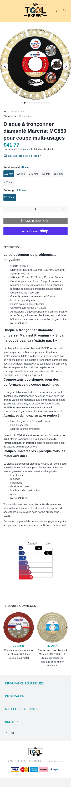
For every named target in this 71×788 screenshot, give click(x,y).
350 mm (58, 173)
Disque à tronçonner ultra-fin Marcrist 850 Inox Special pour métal (18, 654)
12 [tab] (49, 103)
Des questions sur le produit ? (24, 155)
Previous (5, 66)
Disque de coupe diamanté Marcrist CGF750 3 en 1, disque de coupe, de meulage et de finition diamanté (52, 658)
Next (66, 66)
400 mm (8, 182)
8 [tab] (39, 103)
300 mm (45, 173)
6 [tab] (34, 103)
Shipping (23, 149)
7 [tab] (37, 103)
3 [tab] (27, 103)
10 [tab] (44, 103)
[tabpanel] (35, 64)
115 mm (8, 173)
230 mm (33, 173)
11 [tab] (46, 103)
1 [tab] (22, 103)
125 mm (21, 173)
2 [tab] (25, 103)
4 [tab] (29, 103)
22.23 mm (9, 197)
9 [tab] (41, 103)
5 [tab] (32, 103)
